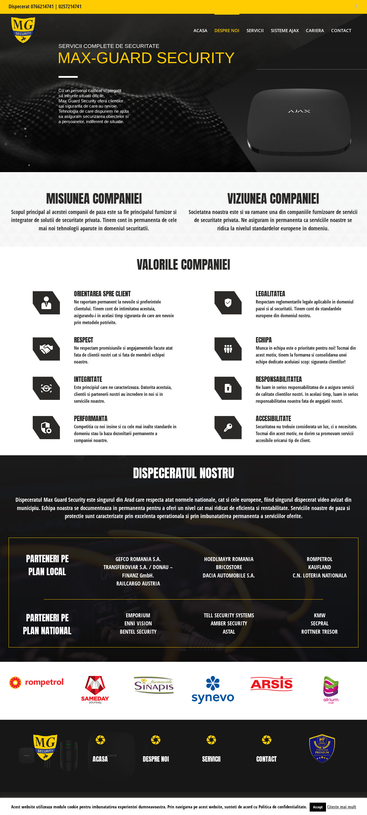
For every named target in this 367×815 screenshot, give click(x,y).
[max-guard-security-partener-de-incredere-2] (322, 736)
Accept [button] (318, 807)
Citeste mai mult (341, 807)
